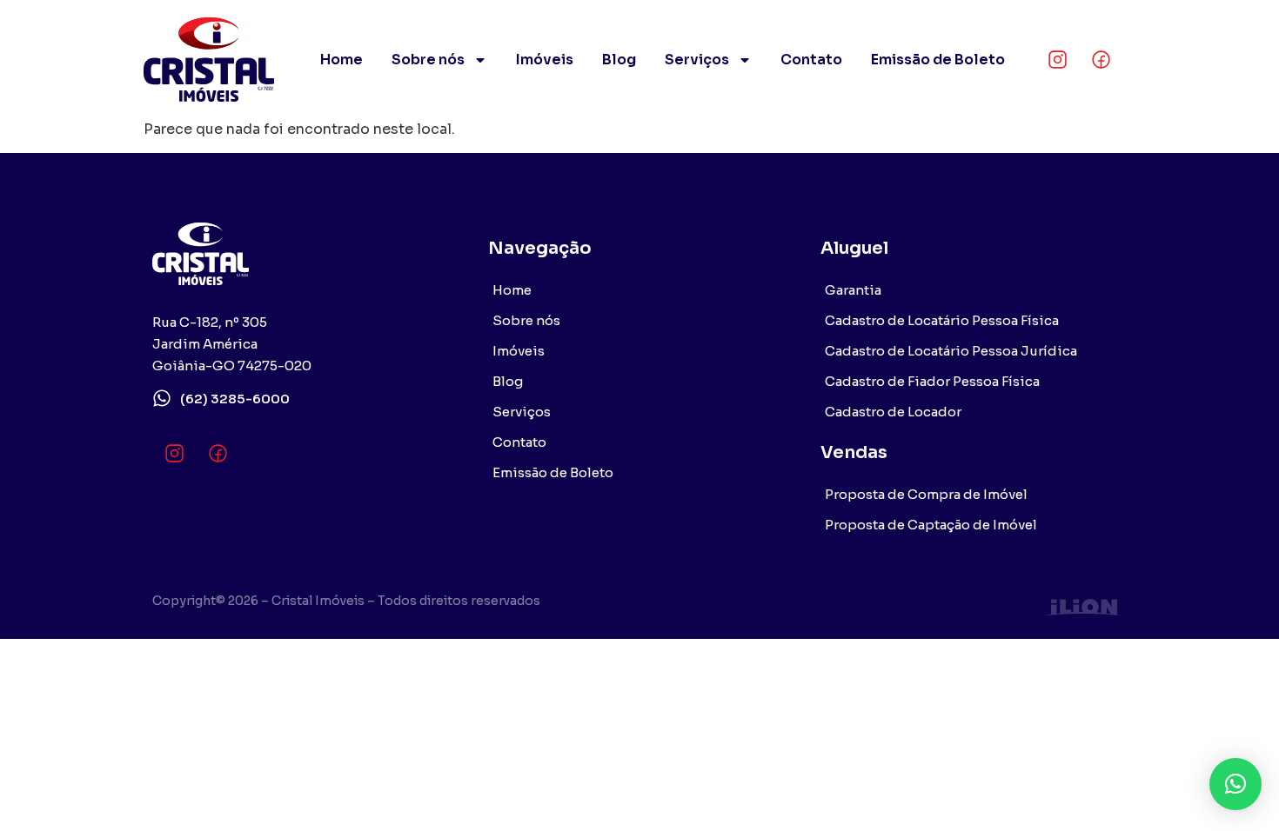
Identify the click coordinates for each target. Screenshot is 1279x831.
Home (341, 59)
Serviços (697, 59)
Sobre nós (428, 59)
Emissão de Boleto (938, 59)
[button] (1235, 784)
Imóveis (544, 59)
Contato (811, 59)
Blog (619, 59)
